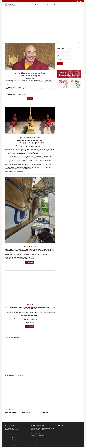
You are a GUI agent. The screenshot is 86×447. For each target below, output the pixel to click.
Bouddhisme (61, 4)
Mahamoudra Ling (53, 4)
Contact (76, 4)
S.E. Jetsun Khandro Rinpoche (28, 389)
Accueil (26, 4)
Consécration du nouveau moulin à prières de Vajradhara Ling (29, 352)
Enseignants (38, 4)
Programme (31, 4)
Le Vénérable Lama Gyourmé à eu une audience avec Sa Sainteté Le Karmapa (11, 353)
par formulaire (19, 1)
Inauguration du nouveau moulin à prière (47, 349)
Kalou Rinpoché (10, 389)
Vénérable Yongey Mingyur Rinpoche (46, 389)
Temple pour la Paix (69, 4)
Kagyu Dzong (8, 436)
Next (19, 419)
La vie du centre (45, 4)
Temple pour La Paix (9, 446)
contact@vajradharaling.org (39, 443)
